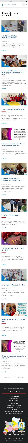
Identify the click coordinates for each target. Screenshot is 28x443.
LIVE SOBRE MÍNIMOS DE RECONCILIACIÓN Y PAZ (9, 37)
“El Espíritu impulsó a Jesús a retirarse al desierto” (13, 357)
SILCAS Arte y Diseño (18, 440)
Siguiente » (20, 377)
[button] (11, 1)
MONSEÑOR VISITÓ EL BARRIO (10, 215)
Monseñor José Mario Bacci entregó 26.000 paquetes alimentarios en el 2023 (12, 73)
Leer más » (4, 50)
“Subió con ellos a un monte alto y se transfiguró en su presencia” (13, 145)
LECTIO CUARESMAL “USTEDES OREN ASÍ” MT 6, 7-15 (12, 249)
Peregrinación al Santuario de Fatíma (13, 285)
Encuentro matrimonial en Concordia (12, 109)
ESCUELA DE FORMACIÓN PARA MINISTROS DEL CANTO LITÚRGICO (12, 180)
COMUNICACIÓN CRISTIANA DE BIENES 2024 (13, 320)
